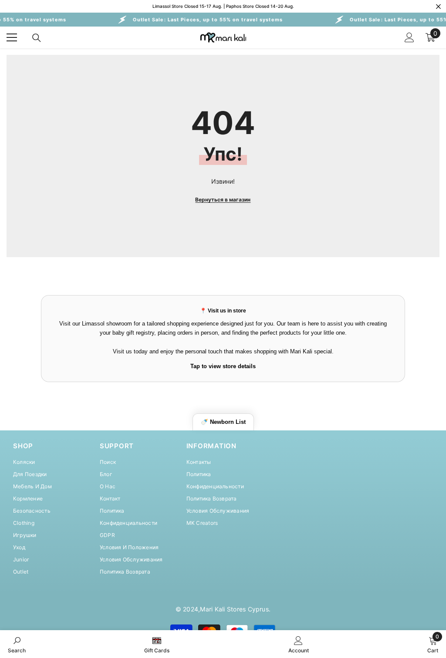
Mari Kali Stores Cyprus (234, 609)
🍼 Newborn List (223, 422)
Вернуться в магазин (222, 199)
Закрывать (438, 6)
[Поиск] (36, 38)
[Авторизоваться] (409, 37)
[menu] (12, 37)
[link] (17, 644)
